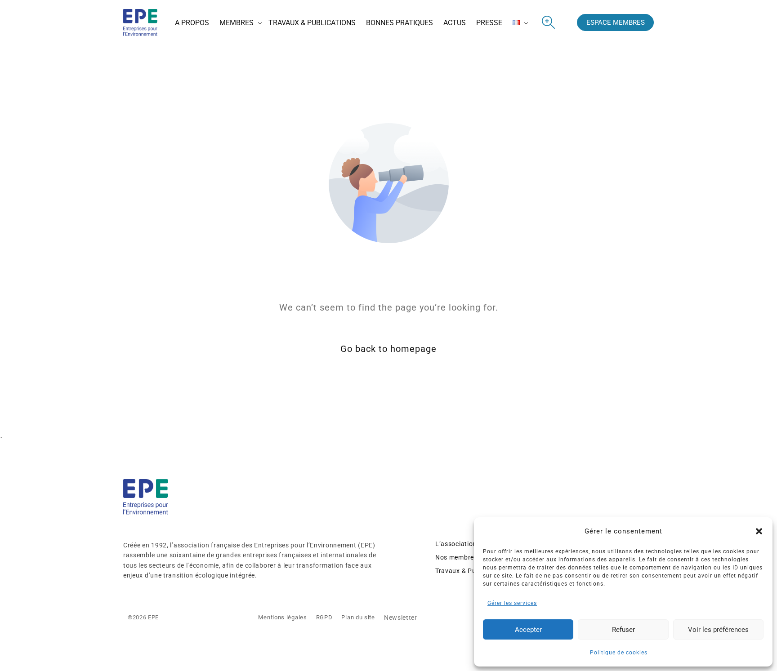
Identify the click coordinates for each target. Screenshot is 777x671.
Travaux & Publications (470, 570)
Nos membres (456, 557)
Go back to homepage (388, 348)
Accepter (528, 630)
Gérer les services (512, 603)
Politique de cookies (619, 652)
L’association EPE (463, 543)
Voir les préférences (718, 630)
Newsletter (400, 617)
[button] (759, 531)
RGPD (324, 617)
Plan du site (358, 617)
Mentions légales (282, 617)
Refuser (623, 630)
